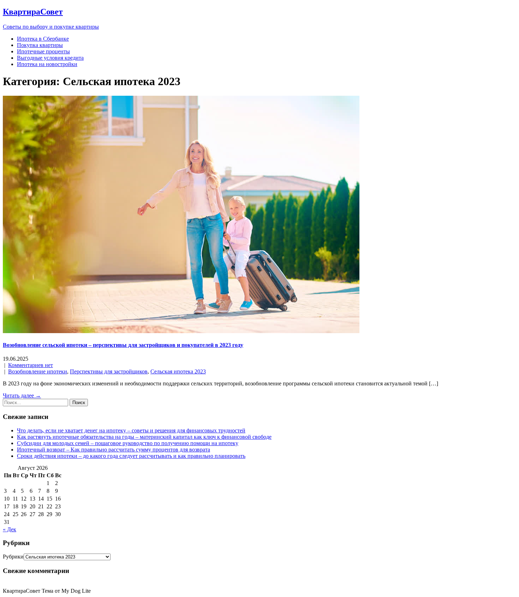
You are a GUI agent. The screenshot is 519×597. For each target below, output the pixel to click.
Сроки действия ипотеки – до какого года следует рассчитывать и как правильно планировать (131, 456)
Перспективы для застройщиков (109, 371)
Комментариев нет (30, 365)
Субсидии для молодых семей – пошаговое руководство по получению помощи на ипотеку (127, 443)
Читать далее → (22, 395)
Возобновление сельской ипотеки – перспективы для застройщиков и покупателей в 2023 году (123, 345)
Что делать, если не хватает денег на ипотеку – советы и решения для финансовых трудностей (131, 430)
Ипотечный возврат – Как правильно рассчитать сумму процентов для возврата (113, 450)
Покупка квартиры (40, 45)
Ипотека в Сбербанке (43, 39)
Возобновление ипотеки (37, 371)
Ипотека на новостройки (47, 64)
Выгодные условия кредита (50, 58)
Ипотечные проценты (43, 51)
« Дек (9, 529)
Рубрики (13, 557)
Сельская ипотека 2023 (178, 371)
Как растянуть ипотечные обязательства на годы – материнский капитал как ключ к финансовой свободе (144, 437)
